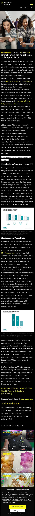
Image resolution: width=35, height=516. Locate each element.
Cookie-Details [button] (10, 513)
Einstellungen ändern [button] (17, 511)
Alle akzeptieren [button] (17, 507)
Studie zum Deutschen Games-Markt (18, 81)
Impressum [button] (26, 513)
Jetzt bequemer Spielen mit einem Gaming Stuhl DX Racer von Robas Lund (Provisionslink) (16, 391)
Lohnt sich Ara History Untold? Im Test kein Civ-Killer (16, 469)
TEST (9, 454)
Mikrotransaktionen (8, 253)
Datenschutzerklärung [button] (18, 513)
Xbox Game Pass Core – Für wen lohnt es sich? (16, 447)
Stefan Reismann (24, 52)
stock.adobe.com (27, 399)
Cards (5, 432)
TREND (8, 52)
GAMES (3, 52)
